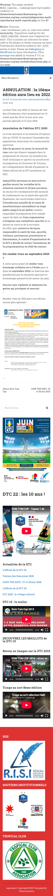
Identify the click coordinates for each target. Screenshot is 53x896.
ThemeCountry (26, 891)
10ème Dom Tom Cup (11, 390)
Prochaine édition (38, 99)
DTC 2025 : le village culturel (19, 594)
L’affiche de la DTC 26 (14, 569)
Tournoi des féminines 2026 (18, 576)
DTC (7, 99)
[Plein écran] (46, 629)
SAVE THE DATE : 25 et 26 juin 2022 (40, 390)
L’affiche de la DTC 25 (14, 588)
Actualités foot (18, 99)
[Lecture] (6, 629)
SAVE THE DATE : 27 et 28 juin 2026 (22, 582)
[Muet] (42, 629)
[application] (26, 619)
